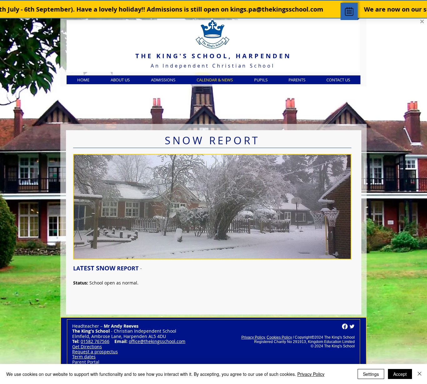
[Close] (419, 374)
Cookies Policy (279, 337)
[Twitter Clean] (352, 326)
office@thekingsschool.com (157, 341)
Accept (400, 374)
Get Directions (87, 347)
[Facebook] (345, 326)
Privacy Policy (253, 337)
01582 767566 (95, 341)
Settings (371, 374)
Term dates (84, 357)
